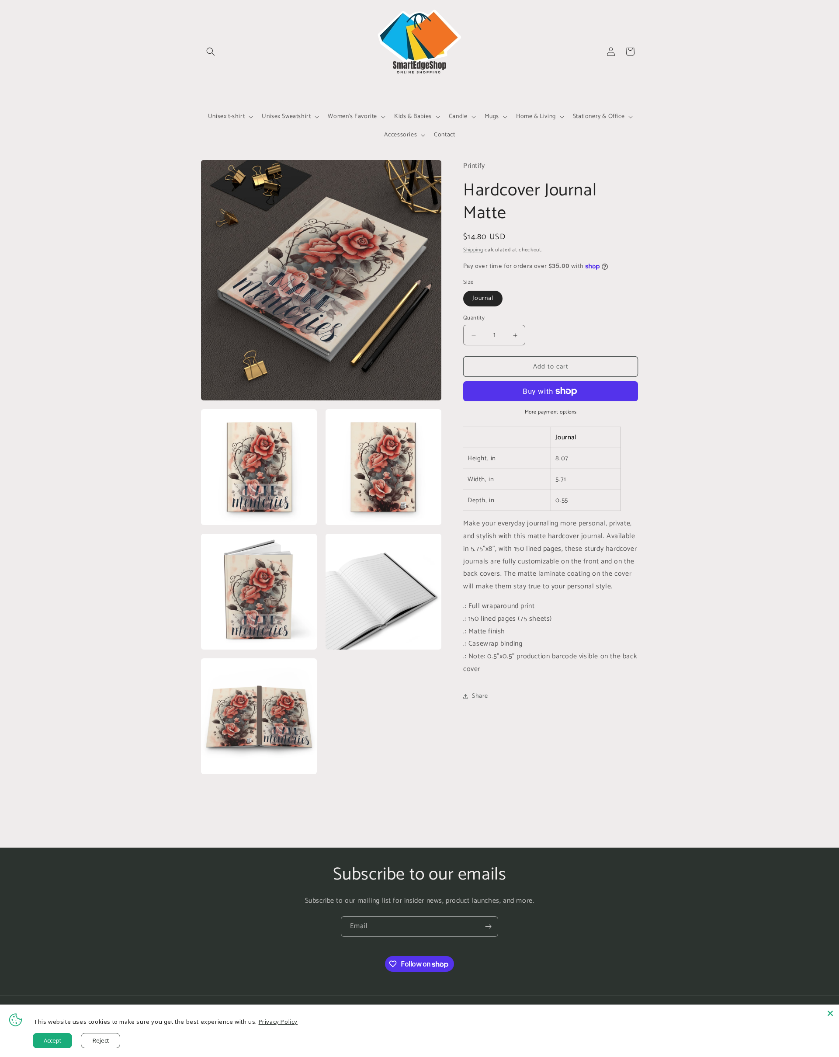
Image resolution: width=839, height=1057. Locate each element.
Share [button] (480, 696)
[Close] (830, 1013)
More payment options (551, 412)
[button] (210, 51)
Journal (482, 298)
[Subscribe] (488, 926)
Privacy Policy (278, 1022)
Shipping (473, 250)
